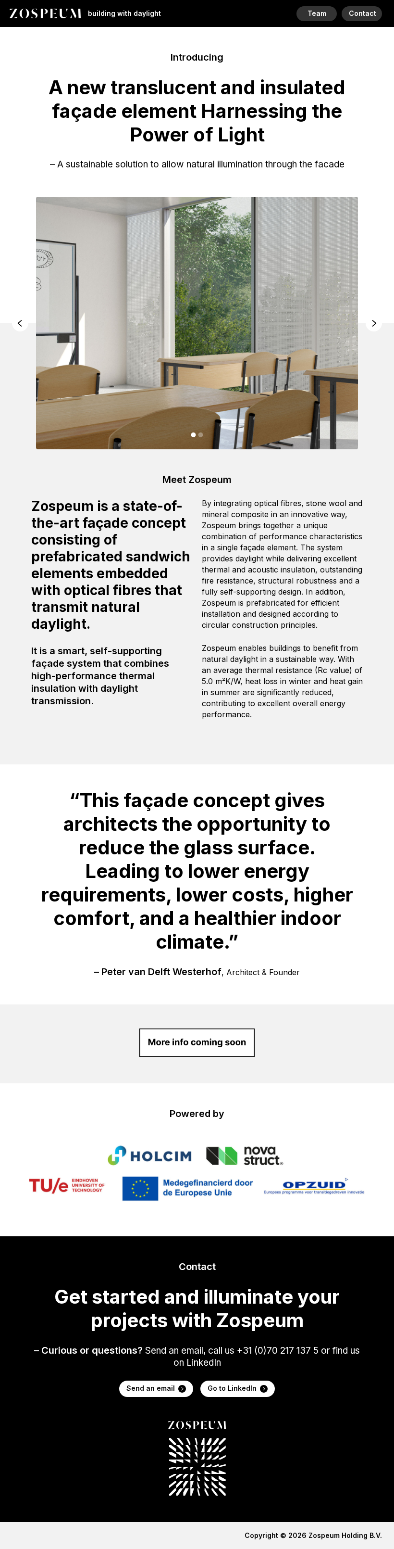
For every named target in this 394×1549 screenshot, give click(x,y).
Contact (362, 13)
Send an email (150, 1388)
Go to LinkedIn (232, 1388)
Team (317, 13)
